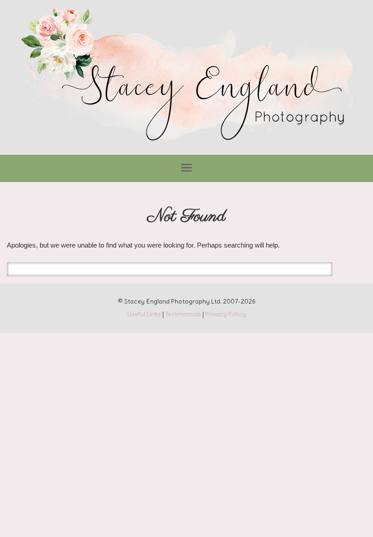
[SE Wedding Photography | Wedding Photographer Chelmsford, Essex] (186, 75)
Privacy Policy (225, 314)
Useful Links (144, 314)
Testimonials (183, 314)
